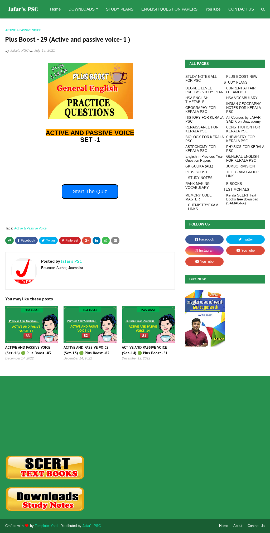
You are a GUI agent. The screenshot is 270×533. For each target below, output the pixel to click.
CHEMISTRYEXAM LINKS (203, 207)
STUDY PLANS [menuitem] (119, 9)
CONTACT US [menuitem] (241, 9)
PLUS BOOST (196, 172)
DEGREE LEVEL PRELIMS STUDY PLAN (204, 90)
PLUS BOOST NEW (241, 77)
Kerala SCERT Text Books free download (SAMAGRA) (242, 199)
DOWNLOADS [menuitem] (82, 9)
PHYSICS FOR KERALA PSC (245, 149)
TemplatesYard (46, 526)
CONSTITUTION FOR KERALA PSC (243, 129)
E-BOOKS (234, 184)
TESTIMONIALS (236, 189)
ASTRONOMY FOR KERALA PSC (200, 149)
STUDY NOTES (200, 178)
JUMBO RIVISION (240, 166)
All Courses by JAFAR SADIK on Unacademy (243, 119)
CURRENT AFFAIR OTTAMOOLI (240, 90)
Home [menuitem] (55, 9)
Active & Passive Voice (30, 228)
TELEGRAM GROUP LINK (242, 174)
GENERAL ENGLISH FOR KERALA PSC (242, 158)
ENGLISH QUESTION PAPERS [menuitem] (169, 9)
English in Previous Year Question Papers (204, 158)
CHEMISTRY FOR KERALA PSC (240, 139)
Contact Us (256, 526)
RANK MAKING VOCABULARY (197, 186)
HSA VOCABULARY (242, 98)
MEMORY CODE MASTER (198, 197)
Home (223, 526)
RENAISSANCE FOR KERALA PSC (201, 129)
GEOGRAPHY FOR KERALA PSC (200, 110)
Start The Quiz (90, 191)
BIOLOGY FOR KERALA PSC (204, 139)
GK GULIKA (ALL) (199, 166)
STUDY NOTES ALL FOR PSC (201, 79)
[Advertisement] (45, 416)
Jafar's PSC (19, 50)
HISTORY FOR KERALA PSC (204, 119)
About (237, 526)
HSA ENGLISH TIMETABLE (196, 100)
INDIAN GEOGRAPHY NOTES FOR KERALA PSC (243, 108)
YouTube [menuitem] (212, 9)
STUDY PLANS (236, 82)
